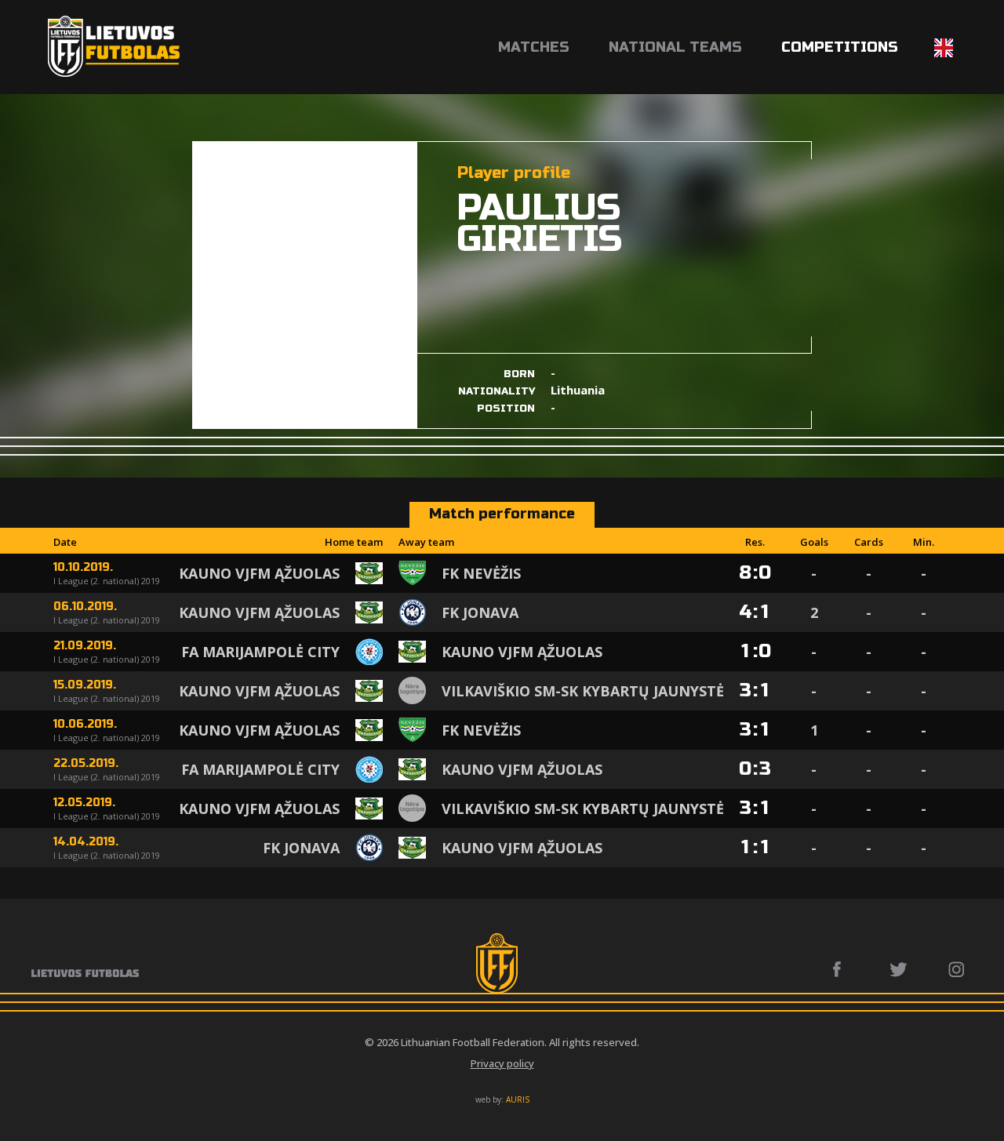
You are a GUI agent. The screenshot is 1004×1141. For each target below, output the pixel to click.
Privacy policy (502, 1063)
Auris (517, 1099)
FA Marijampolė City (260, 651)
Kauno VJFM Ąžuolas (259, 573)
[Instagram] (957, 969)
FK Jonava (480, 612)
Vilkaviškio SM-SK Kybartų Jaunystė (583, 690)
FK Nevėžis (481, 573)
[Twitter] (899, 969)
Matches (533, 47)
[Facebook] (841, 969)
